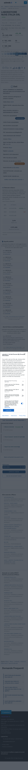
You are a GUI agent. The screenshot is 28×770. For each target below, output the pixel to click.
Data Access (14, 415)
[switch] (22, 385)
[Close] (25, 354)
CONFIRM (8, 410)
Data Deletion (5, 415)
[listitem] (14, 381)
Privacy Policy (22, 415)
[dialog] (14, 385)
